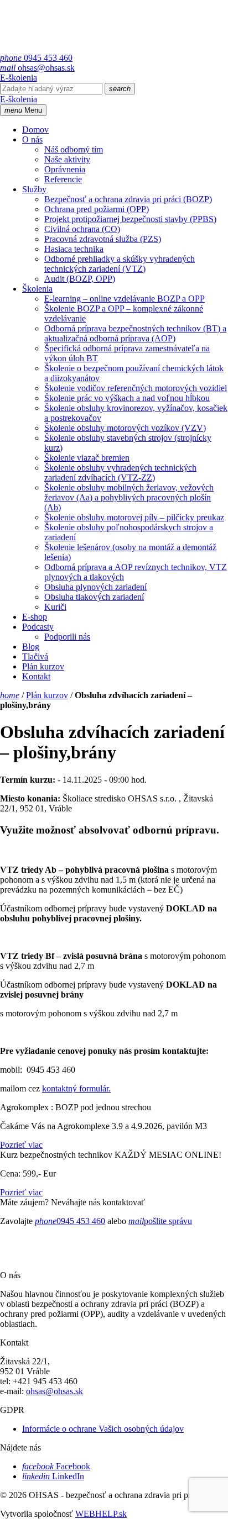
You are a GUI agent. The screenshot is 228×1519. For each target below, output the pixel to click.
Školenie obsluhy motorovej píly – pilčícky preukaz (134, 517)
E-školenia (18, 77)
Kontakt (36, 676)
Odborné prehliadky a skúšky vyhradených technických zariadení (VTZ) (119, 263)
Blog (30, 646)
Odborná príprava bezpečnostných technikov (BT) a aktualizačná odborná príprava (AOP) (135, 333)
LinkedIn (53, 1476)
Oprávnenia (64, 169)
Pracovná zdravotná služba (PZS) (102, 239)
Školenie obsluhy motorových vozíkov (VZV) (125, 428)
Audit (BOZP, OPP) (79, 278)
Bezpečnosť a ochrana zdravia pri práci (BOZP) (128, 199)
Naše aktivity (67, 159)
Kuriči (55, 606)
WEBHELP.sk (101, 1513)
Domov (35, 129)
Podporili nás (67, 636)
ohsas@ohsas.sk (37, 67)
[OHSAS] (81, 47)
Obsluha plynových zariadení (95, 587)
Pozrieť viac (21, 1144)
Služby (34, 189)
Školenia (37, 288)
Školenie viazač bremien (86, 457)
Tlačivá (35, 656)
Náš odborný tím (73, 149)
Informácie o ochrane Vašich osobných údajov (103, 1428)
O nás (32, 139)
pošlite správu (160, 1221)
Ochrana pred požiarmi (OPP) (96, 209)
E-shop (34, 616)
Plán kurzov (43, 666)
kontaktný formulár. (76, 1088)
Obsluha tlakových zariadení (94, 597)
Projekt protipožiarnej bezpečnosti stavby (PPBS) (130, 219)
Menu (23, 110)
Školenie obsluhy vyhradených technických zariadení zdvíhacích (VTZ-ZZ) (120, 472)
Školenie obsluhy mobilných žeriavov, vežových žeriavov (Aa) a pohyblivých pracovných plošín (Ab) (129, 497)
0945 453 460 (36, 57)
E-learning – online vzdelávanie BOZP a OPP (124, 298)
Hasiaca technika (73, 249)
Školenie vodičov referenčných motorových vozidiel (135, 388)
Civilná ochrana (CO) (82, 229)
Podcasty (38, 626)
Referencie (63, 179)
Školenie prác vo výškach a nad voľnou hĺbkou (127, 398)
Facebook (56, 1466)
